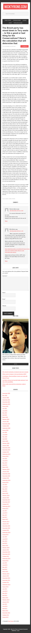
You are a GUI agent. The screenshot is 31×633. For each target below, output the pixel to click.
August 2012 (5, 617)
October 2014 (5, 582)
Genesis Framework (23, 629)
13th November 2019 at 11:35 (16, 231)
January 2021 (5, 421)
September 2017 (6, 506)
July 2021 (4, 408)
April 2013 (4, 608)
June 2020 (4, 434)
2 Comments (24, 46)
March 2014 (5, 597)
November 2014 (6, 580)
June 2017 (4, 512)
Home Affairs (12, 198)
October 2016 (5, 530)
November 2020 (6, 423)
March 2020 (5, 441)
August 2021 (5, 406)
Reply (6, 221)
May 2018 (4, 489)
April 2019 (4, 465)
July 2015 (4, 563)
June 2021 (4, 410)
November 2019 (6, 449)
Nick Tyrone (11, 621)
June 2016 (4, 539)
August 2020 (5, 430)
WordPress (14, 630)
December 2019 (6, 447)
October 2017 (5, 504)
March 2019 (5, 467)
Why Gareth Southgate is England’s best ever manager (15, 372)
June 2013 (4, 606)
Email (4, 299)
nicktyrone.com (15, 6)
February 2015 (5, 573)
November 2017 (6, 502)
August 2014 (5, 586)
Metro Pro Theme (14, 629)
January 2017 (5, 523)
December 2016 (6, 526)
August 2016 (5, 534)
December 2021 (6, 399)
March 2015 (5, 571)
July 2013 (4, 604)
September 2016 (6, 532)
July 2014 (4, 589)
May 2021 (4, 413)
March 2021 (5, 417)
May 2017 (4, 515)
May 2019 (4, 463)
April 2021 (4, 415)
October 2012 (5, 615)
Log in (18, 630)
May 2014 (4, 593)
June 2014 (4, 591)
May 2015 (4, 567)
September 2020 (6, 428)
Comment (5, 276)
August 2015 (5, 560)
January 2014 (5, 602)
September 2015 (6, 558)
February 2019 (5, 469)
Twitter (15, 364)
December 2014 (6, 578)
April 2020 (4, 439)
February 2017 (5, 521)
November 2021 (6, 402)
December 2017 (6, 499)
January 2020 (5, 445)
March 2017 (5, 519)
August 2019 (5, 456)
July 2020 (4, 432)
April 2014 (4, 595)
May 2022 (4, 395)
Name (4, 292)
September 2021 (6, 404)
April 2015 (4, 569)
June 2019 (4, 460)
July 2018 (4, 484)
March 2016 (5, 545)
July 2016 (4, 536)
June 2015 (4, 565)
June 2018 (4, 486)
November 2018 (6, 476)
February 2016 (5, 547)
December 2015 (6, 552)
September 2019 (6, 454)
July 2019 (4, 458)
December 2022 (6, 393)
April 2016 (4, 543)
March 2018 (5, 493)
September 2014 (6, 584)
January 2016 (5, 549)
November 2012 (6, 612)
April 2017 (4, 517)
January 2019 (5, 471)
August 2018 (5, 482)
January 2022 (5, 397)
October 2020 (5, 426)
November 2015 (6, 554)
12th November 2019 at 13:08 (16, 210)
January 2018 (5, 497)
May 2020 (4, 436)
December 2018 (6, 473)
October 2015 (5, 556)
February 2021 (5, 419)
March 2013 (5, 610)
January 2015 (5, 576)
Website (4, 305)
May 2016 (4, 541)
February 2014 (5, 599)
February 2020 (5, 443)
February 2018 (5, 495)
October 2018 (5, 478)
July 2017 (4, 510)
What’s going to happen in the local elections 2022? (14, 374)
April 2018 (4, 491)
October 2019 (5, 452)
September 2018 (6, 480)
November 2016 (6, 528)
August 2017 (5, 508)
